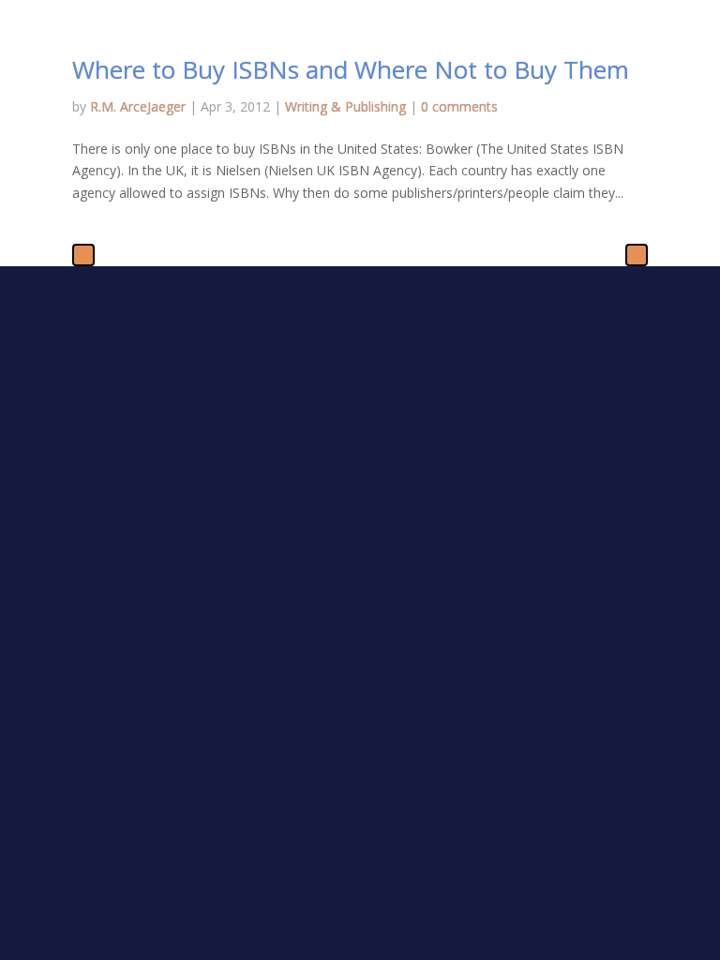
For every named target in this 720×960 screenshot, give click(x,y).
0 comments (459, 106)
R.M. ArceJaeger (138, 106)
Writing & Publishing (345, 106)
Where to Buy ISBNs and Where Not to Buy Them (350, 69)
